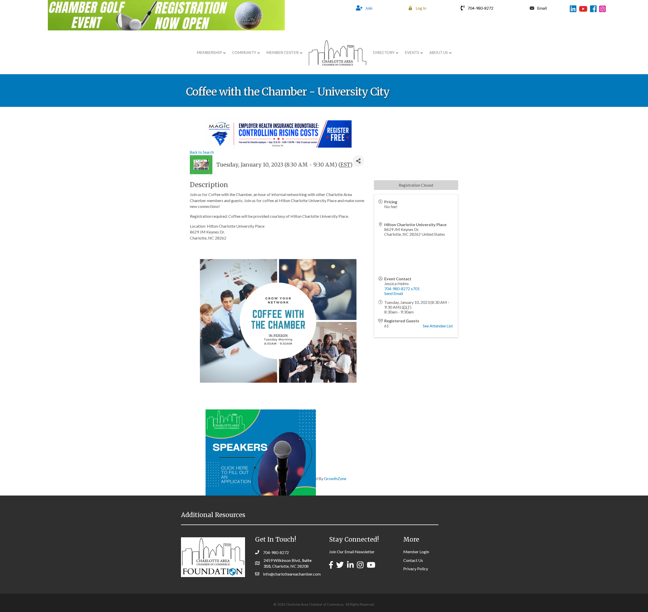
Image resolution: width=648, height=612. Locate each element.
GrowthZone (335, 478)
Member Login (416, 551)
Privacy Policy (415, 568)
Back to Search (202, 152)
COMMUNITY (244, 52)
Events (412, 52)
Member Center (282, 52)
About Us (438, 52)
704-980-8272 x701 (402, 288)
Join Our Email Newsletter (352, 551)
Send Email (393, 293)
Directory (384, 52)
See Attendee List (438, 325)
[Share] (358, 161)
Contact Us (413, 560)
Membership (209, 52)
